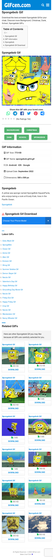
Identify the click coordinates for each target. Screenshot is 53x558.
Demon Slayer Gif (9, 273)
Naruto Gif (6, 277)
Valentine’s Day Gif (9, 281)
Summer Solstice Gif (10, 269)
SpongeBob (7, 244)
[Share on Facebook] (23, 114)
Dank (9, 137)
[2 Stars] (6, 118)
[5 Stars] (14, 118)
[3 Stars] (8, 118)
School (22, 137)
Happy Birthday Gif (9, 285)
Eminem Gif (7, 261)
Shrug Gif (6, 265)
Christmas (32, 130)
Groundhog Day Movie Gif (12, 289)
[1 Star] (3, 118)
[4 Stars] (11, 118)
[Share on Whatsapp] (9, 114)
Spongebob (9, 42)
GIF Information (11, 39)
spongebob (39, 137)
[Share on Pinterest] (37, 114)
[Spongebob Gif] (26, 80)
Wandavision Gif (8, 314)
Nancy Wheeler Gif (9, 318)
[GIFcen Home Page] (17, 4)
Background (13, 130)
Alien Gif (5, 257)
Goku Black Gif (8, 240)
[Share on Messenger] (44, 114)
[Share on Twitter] (30, 114)
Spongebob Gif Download (15, 45)
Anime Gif (6, 253)
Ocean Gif (6, 249)
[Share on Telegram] (16, 114)
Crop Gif (5, 306)
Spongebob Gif (11, 36)
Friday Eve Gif (8, 297)
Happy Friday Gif (9, 302)
